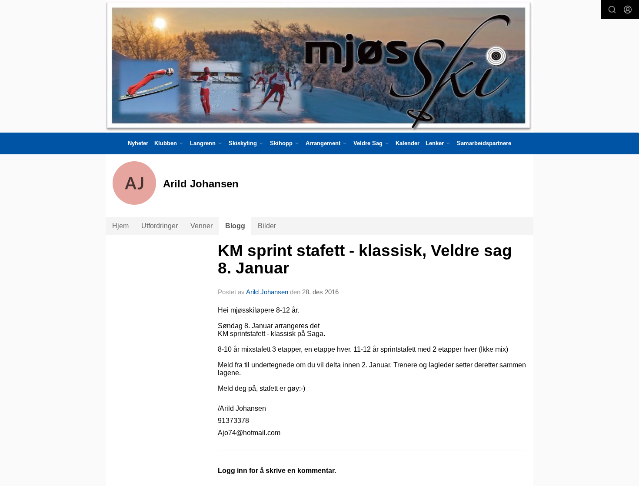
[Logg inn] (628, 9)
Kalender (407, 143)
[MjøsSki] (319, 66)
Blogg (235, 226)
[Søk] (612, 9)
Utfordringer (159, 226)
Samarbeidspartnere (484, 143)
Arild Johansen (267, 292)
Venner (201, 226)
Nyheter (138, 143)
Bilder (267, 226)
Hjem (120, 226)
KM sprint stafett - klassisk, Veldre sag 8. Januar (365, 259)
